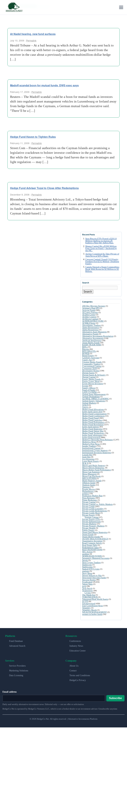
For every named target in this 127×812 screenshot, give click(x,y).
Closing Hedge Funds (92, 362)
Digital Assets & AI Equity (94, 375)
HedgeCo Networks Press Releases (97, 439)
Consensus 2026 (89, 368)
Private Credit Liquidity (93, 508)
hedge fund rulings (90, 426)
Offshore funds (88, 482)
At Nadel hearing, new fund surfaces (33, 34)
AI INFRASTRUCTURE (93, 321)
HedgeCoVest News (91, 444)
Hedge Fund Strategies (92, 429)
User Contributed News (92, 605)
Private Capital (89, 502)
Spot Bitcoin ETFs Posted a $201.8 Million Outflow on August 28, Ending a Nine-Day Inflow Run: (101, 240)
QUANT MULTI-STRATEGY (95, 539)
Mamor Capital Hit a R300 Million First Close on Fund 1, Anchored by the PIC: (101, 248)
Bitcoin (85, 349)
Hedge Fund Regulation (93, 424)
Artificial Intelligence (92, 340)
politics (85, 493)
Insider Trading (89, 446)
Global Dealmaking (91, 396)
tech (84, 586)
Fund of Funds (88, 390)
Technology (87, 590)
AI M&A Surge (88, 323)
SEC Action (87, 551)
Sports (85, 560)
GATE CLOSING (89, 392)
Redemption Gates (90, 547)
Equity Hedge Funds (91, 379)
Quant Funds (88, 534)
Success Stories (89, 579)
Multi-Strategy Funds (91, 480)
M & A (85, 463)
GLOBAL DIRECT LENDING (95, 398)
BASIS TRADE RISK (91, 344)
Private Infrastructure (91, 521)
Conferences (75, 641)
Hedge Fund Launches (92, 420)
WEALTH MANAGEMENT (94, 612)
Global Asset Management (94, 394)
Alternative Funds (90, 334)
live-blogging (88, 459)
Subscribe (115, 698)
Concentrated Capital (91, 366)
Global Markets (89, 403)
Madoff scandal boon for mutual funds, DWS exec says (44, 85)
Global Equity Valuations (93, 401)
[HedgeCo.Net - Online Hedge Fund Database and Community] (14, 7)
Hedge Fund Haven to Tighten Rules (33, 137)
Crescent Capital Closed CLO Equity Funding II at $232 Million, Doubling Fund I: (102, 261)
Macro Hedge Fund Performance (96, 470)
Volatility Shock (89, 610)
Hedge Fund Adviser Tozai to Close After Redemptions (44, 188)
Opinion (86, 487)
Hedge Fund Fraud (90, 418)
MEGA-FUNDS (89, 478)
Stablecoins (87, 567)
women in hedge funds (92, 614)
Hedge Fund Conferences (93, 416)
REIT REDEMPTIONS (92, 549)
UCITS (85, 601)
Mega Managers (89, 474)
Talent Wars (87, 584)
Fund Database (16, 641)
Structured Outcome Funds (94, 577)
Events (85, 385)
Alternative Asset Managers (94, 332)
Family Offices (88, 388)
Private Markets (89, 523)
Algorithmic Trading (91, 325)
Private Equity (88, 515)
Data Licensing (16, 675)
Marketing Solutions (18, 670)
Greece (85, 407)
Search (88, 291)
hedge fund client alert (92, 411)
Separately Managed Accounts (95, 558)
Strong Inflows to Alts (92, 575)
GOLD (85, 405)
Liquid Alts (87, 454)
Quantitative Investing (92, 541)
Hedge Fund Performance (93, 422)
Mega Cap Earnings (91, 472)
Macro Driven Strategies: (93, 467)
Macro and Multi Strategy (93, 465)
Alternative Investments (93, 338)
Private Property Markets (93, 526)
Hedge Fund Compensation (94, 413)
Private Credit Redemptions (94, 510)
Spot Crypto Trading (91, 562)
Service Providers (17, 666)
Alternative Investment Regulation (97, 336)
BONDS (85, 353)
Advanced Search (17, 646)
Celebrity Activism (90, 357)
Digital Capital (89, 377)
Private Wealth (88, 528)
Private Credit (88, 506)
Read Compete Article (92, 543)
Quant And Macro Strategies (94, 532)
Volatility (86, 608)
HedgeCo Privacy (77, 680)
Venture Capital (92, 517)
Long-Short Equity (90, 461)
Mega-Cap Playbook (91, 476)
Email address (9, 692)
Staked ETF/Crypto (91, 569)
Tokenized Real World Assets (95, 599)
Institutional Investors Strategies (96, 452)
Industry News (76, 646)
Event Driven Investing (92, 383)
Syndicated (87, 582)
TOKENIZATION (90, 597)
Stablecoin (87, 564)
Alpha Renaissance (90, 327)
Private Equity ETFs (91, 519)
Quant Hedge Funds (91, 536)
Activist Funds (88, 310)
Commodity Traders (91, 364)
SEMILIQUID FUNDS (92, 556)
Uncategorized (88, 603)
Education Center (77, 650)
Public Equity (88, 530)
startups (85, 571)
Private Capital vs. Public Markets (97, 504)
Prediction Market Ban (92, 495)
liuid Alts (86, 457)
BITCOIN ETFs (89, 351)
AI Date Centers (89, 316)
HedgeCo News (89, 441)
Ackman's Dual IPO (90, 308)
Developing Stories (90, 370)
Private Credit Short (91, 513)
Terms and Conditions (79, 675)
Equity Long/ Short (91, 381)
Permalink (31, 40)
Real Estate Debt (89, 545)
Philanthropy (88, 491)
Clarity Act (87, 360)
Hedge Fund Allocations (93, 409)
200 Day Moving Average (93, 306)
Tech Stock (87, 588)
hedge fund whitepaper (92, 435)
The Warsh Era (88, 595)
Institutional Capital (91, 448)
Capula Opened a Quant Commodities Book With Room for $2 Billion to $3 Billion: (102, 269)
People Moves (88, 489)
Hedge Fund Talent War (92, 431)
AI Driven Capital (90, 319)
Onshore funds (88, 485)
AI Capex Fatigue (90, 312)
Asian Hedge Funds (91, 342)
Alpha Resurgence (90, 329)
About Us (73, 666)
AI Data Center (88, 314)
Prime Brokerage (89, 500)
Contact (73, 670)
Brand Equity (88, 355)
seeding (85, 554)
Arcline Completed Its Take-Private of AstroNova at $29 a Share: (102, 255)
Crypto (88, 592)
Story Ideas (87, 573)
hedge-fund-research (91, 437)
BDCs (84, 347)
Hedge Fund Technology (93, 433)
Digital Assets (88, 373)
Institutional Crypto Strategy (95, 450)
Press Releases (88, 498)
